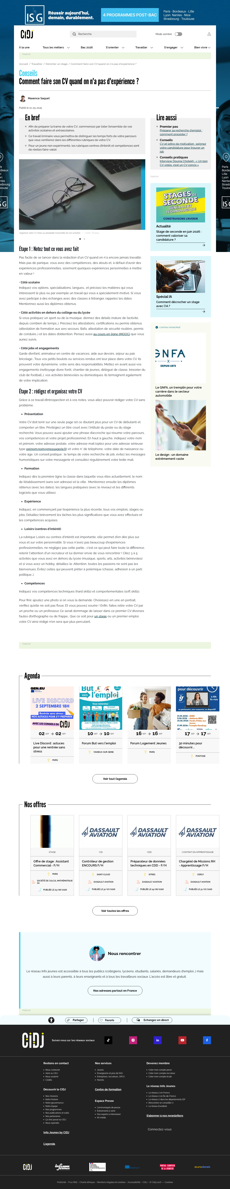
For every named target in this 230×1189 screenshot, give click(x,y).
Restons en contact (56, 1063)
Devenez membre (158, 1063)
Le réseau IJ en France (159, 1093)
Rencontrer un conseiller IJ (161, 1103)
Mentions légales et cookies (111, 1182)
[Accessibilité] (51, 1020)
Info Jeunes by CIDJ (56, 1132)
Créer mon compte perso (160, 1070)
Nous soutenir (51, 1076)
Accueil (23, 64)
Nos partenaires (52, 1116)
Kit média (101, 1117)
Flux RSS (72, 1182)
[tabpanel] (82, 197)
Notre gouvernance (54, 1103)
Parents (100, 1080)
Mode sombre (164, 34)
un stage (100, 616)
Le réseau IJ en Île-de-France (162, 1096)
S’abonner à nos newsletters (164, 1115)
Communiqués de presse (108, 1107)
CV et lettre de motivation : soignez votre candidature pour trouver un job (183, 147)
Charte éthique (87, 1182)
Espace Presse (104, 1100)
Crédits (48, 1080)
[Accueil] (35, 34)
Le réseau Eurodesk (158, 1106)
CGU (145, 1182)
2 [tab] (84, 239)
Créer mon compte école (160, 1076)
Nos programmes (53, 1109)
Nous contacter (52, 1070)
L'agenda (49, 1143)
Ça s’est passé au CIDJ (55, 1119)
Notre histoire (51, 1099)
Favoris (109, 1020)
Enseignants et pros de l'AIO (110, 1073)
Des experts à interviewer (109, 1114)
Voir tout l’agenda (115, 778)
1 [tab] (80, 239)
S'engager (170, 47)
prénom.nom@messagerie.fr (46, 449)
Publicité (61, 1182)
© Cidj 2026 (155, 1182)
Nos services (103, 1063)
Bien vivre (200, 47)
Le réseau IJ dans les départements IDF (167, 1099)
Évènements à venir (106, 1111)
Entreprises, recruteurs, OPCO (111, 1076)
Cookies (169, 1182)
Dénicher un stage (57, 64)
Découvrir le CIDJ (54, 1089)
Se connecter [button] (209, 34)
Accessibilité (134, 1182)
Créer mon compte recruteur (162, 1073)
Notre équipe (51, 1106)
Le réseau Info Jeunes (160, 1086)
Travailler (141, 47)
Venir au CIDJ (51, 1073)
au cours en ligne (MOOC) (111, 334)
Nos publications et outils (57, 1113)
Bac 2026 (87, 47)
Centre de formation (108, 1089)
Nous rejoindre (52, 1123)
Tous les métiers (53, 47)
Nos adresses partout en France (115, 990)
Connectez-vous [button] (160, 1129)
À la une (24, 47)
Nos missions (51, 1096)
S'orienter (112, 47)
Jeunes (100, 1070)
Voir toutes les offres (115, 910)
